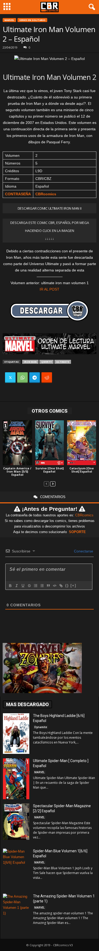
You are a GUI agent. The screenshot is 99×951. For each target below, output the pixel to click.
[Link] (61, 585)
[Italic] (16, 585)
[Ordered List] (35, 585)
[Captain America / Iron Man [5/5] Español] (17, 442)
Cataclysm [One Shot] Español (81, 469)
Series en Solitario (32, 20)
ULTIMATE (62, 362)
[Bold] (10, 585)
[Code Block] (54, 585)
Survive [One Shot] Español (49, 469)
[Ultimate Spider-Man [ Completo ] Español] (16, 778)
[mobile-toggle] (7, 7)
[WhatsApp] (22, 377)
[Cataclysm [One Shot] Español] (81, 442)
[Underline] (23, 585)
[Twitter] (10, 377)
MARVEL (9, 20)
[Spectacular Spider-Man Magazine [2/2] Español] (16, 821)
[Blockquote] (48, 585)
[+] (73, 585)
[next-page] (52, 483)
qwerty (46, 362)
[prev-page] (46, 483)
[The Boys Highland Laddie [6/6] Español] (16, 733)
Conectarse (83, 551)
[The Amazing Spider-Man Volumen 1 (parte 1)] (16, 914)
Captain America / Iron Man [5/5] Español (17, 471)
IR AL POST (49, 289)
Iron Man (30, 362)
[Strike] (29, 585)
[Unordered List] (42, 585)
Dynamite (40, 727)
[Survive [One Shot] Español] (49, 442)
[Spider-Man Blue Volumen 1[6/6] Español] (16, 868)
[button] (91, 7)
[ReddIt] (46, 377)
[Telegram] (34, 377)
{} (67, 585)
